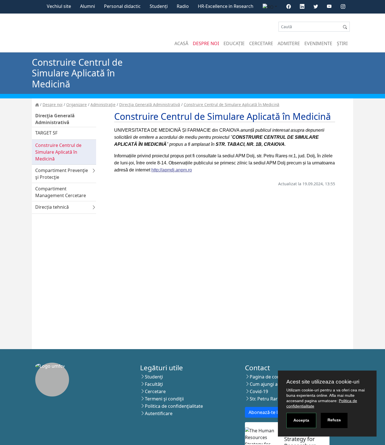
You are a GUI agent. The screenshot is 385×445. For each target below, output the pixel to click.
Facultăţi (154, 384)
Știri (342, 43)
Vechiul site (59, 6)
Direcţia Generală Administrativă (149, 104)
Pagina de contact (269, 377)
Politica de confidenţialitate (174, 406)
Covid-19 (259, 391)
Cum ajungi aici (266, 384)
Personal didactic (122, 6)
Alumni (87, 6)
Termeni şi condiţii (164, 399)
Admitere (289, 43)
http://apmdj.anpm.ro (171, 170)
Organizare (76, 104)
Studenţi (154, 377)
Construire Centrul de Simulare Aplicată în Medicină (231, 104)
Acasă (181, 43)
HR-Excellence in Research (225, 6)
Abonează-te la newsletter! (277, 412)
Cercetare (261, 43)
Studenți (159, 6)
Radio (183, 6)
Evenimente (318, 43)
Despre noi (206, 43)
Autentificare (158, 413)
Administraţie (103, 104)
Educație (234, 43)
